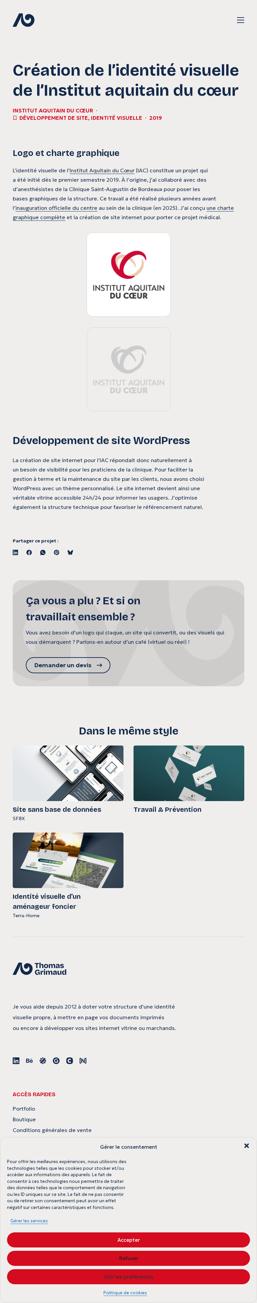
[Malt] (42, 1060)
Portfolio (24, 1108)
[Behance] (29, 1060)
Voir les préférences (128, 1277)
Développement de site (53, 117)
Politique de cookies (125, 1293)
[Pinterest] (56, 552)
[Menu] (240, 20)
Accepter (128, 1240)
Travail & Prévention (167, 809)
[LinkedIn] (15, 552)
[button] (246, 1145)
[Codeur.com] (69, 1060)
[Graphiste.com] (56, 1060)
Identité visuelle (116, 117)
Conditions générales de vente (52, 1130)
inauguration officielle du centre (56, 207)
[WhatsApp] (43, 552)
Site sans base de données (57, 809)
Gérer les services (29, 1221)
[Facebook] (29, 552)
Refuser (128, 1258)
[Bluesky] (70, 552)
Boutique (24, 1119)
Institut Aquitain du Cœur (102, 170)
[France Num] (83, 1060)
